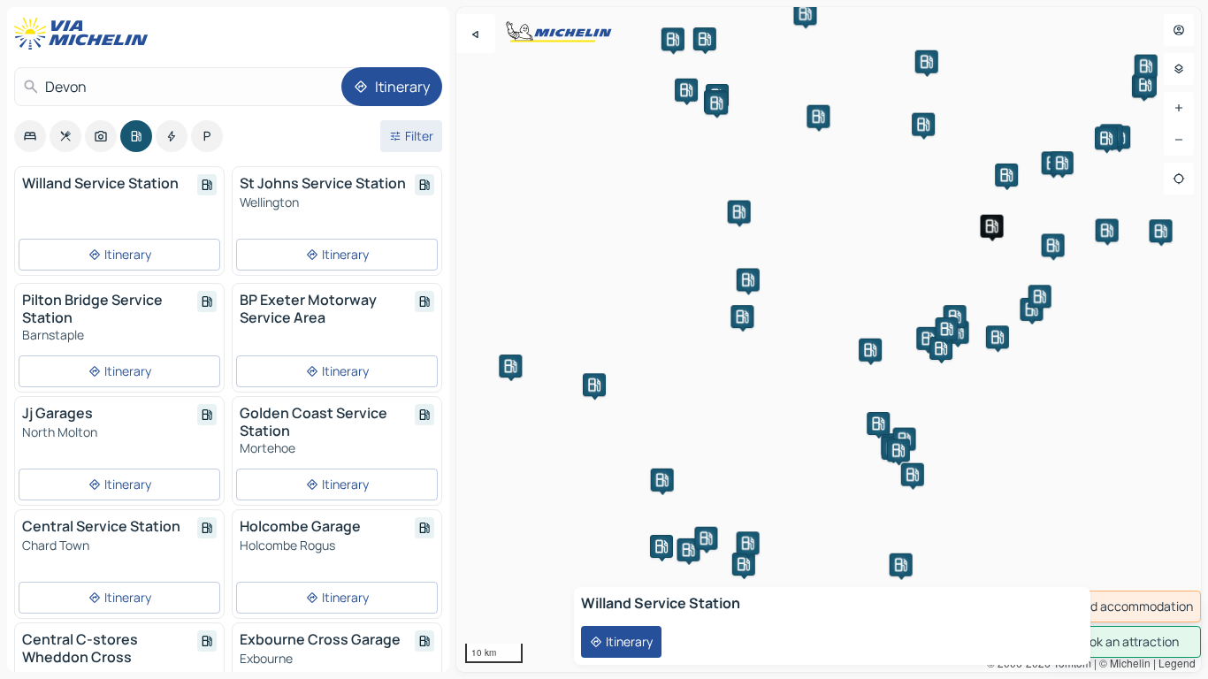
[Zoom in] (1179, 108)
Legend (1177, 662)
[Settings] (1179, 69)
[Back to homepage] (85, 33)
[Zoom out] (1179, 140)
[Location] (1179, 179)
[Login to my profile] (1179, 30)
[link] (1121, 606)
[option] (30, 136)
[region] (828, 339)
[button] (992, 226)
